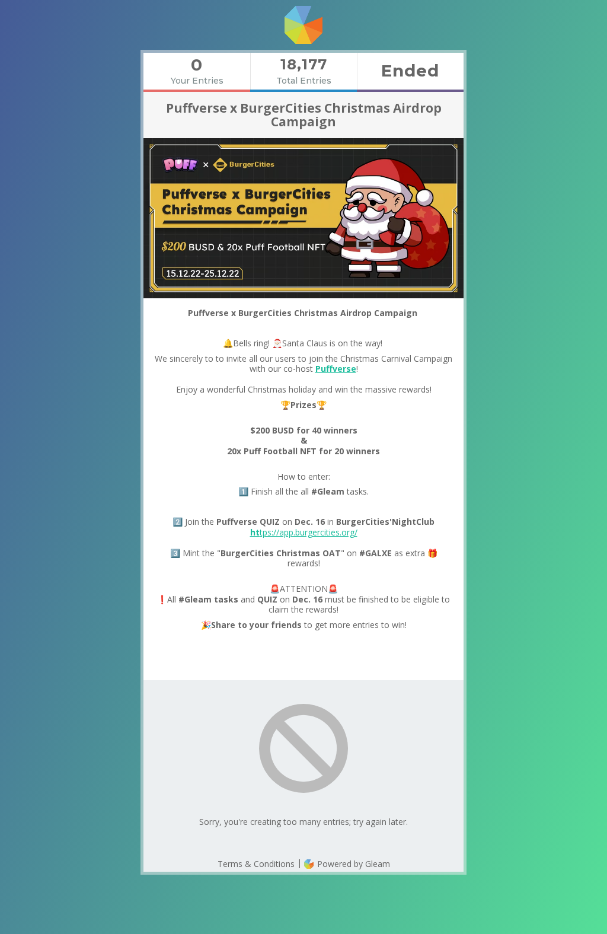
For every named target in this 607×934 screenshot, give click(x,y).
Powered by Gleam (352, 863)
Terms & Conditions (256, 863)
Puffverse (335, 368)
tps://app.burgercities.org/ (303, 532)
